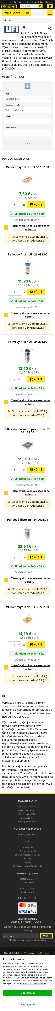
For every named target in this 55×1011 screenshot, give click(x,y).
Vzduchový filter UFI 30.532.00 (27, 607)
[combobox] (31, 6)
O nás (27, 841)
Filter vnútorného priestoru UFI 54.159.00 (27, 430)
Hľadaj (27, 143)
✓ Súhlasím (27, 992)
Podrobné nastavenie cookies (33, 984)
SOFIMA (10, 68)
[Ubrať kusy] (10, 205)
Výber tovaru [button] (12, 12)
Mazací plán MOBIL (27, 814)
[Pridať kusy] (19, 205)
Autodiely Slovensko (27, 828)
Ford (39, 953)
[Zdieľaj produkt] (50, 28)
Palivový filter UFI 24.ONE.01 (27, 519)
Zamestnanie (27, 847)
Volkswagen (30, 953)
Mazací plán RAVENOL (27, 821)
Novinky (27, 858)
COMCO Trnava (27, 882)
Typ (7, 93)
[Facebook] (19, 898)
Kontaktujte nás (27, 873)
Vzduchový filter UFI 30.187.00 (27, 167)
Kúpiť (36, 205)
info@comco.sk (27, 892)
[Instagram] (30, 898)
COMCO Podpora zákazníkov (27, 854)
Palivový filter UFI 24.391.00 (27, 341)
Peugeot (46, 953)
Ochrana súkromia (28, 851)
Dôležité (27, 862)
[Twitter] (25, 898)
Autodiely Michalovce (27, 834)
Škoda (20, 953)
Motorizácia (11, 127)
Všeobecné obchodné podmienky (27, 866)
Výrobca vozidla (13, 105)
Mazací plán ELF (27, 818)
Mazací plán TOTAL (27, 806)
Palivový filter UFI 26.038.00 (27, 254)
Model (8, 116)
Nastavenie (28, 1004)
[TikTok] (35, 898)
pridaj (46, 936)
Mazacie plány (27, 801)
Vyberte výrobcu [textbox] (14, 110)
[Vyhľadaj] (40, 6)
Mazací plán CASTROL (27, 810)
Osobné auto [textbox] (12, 98)
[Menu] (27, 11)
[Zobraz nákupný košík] (50, 7)
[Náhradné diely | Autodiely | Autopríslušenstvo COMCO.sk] (5, 20)
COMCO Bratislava (27, 879)
